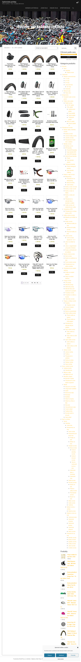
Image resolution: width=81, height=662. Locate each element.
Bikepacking (68, 176)
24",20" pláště (70, 105)
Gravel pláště (71, 113)
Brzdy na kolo (73, 448)
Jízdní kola (44, 8)
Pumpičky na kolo (69, 293)
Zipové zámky (68, 364)
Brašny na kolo (72, 539)
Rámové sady (67, 91)
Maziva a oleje (67, 372)
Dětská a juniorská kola (69, 76)
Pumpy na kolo (67, 280)
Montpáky (67, 395)
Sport (65, 68)
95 (37, 282)
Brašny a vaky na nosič (71, 187)
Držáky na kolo (72, 543)
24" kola (67, 82)
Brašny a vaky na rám (70, 189)
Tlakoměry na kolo (69, 299)
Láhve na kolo (71, 546)
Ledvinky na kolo (69, 138)
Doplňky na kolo (72, 541)
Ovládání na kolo (72, 446)
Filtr (68, 57)
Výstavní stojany (69, 307)
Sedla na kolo (71, 503)
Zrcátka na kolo (72, 548)
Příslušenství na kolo (67, 127)
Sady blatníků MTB (71, 152)
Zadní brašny (70, 184)
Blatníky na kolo (68, 144)
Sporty (65, 421)
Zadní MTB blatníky (71, 154)
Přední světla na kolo (70, 313)
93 (32, 282)
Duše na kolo (71, 431)
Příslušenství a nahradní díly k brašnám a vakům (69, 201)
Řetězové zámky (69, 360)
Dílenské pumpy (69, 284)
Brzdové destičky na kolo (74, 452)
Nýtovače (67, 405)
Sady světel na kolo (70, 329)
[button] (78, 647)
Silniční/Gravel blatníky (71, 156)
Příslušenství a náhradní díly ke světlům (69, 325)
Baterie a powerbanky (70, 311)
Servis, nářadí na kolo (67, 366)
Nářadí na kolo (72, 511)
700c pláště (70, 107)
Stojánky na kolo (71, 305)
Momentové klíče (69, 392)
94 (34, 282)
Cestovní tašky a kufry (70, 136)
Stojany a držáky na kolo (70, 301)
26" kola (69, 87)
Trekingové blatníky (70, 164)
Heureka (64, 66)
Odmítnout (61, 655)
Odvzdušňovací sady (70, 407)
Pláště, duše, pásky (68, 101)
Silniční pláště (71, 115)
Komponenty (65, 95)
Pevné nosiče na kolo (70, 262)
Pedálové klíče (68, 411)
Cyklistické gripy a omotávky (72, 472)
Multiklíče (67, 397)
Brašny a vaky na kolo (69, 174)
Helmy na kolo (71, 531)
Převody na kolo (72, 482)
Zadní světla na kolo (70, 339)
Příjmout (50, 655)
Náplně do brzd (69, 374)
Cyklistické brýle (72, 517)
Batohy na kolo (69, 133)
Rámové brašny (71, 182)
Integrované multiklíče (70, 388)
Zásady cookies (61, 659)
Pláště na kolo (70, 72)
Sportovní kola (65, 8)
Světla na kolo (67, 309)
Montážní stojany (68, 376)
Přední (68, 158)
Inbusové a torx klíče (70, 386)
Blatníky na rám (69, 146)
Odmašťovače (68, 370)
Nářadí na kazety (69, 399)
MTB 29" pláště (70, 121)
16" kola (67, 78)
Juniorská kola (69, 85)
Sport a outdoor (66, 419)
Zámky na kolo (67, 350)
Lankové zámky (69, 352)
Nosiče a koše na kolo (69, 254)
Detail (10, 73)
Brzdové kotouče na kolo (74, 458)
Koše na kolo (68, 256)
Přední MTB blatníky (72, 150)
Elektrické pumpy (69, 286)
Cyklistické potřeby (9, 2)
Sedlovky (70, 505)
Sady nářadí (68, 417)
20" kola (67, 80)
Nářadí (65, 384)
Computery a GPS (68, 209)
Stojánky (67, 303)
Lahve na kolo (68, 235)
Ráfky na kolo (71, 501)
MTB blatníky (68, 148)
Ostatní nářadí (68, 409)
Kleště (66, 390)
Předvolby (73, 655)
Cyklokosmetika (68, 368)
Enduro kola (54, 8)
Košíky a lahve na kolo (69, 215)
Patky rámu (68, 93)
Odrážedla (67, 89)
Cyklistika (67, 70)
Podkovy (67, 354)
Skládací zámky (69, 362)
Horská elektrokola (31, 8)
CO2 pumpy (68, 282)
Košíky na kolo (68, 221)
